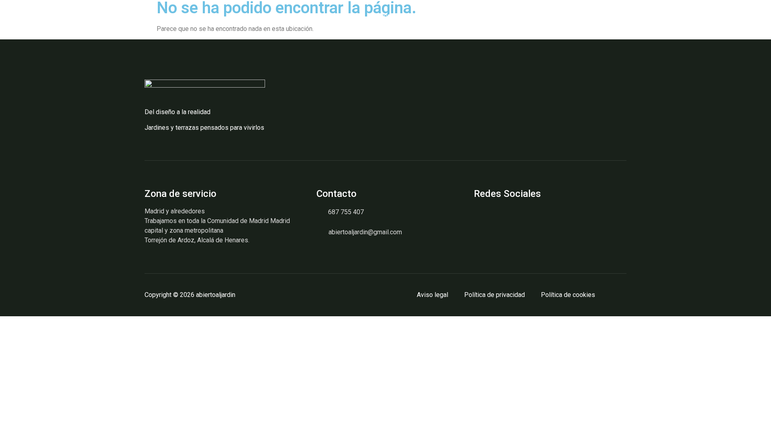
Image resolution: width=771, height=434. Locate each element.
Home (387, 16)
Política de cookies (568, 295)
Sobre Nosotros (434, 16)
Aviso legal (432, 295)
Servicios (486, 16)
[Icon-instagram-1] (480, 217)
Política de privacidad (494, 295)
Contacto (528, 16)
